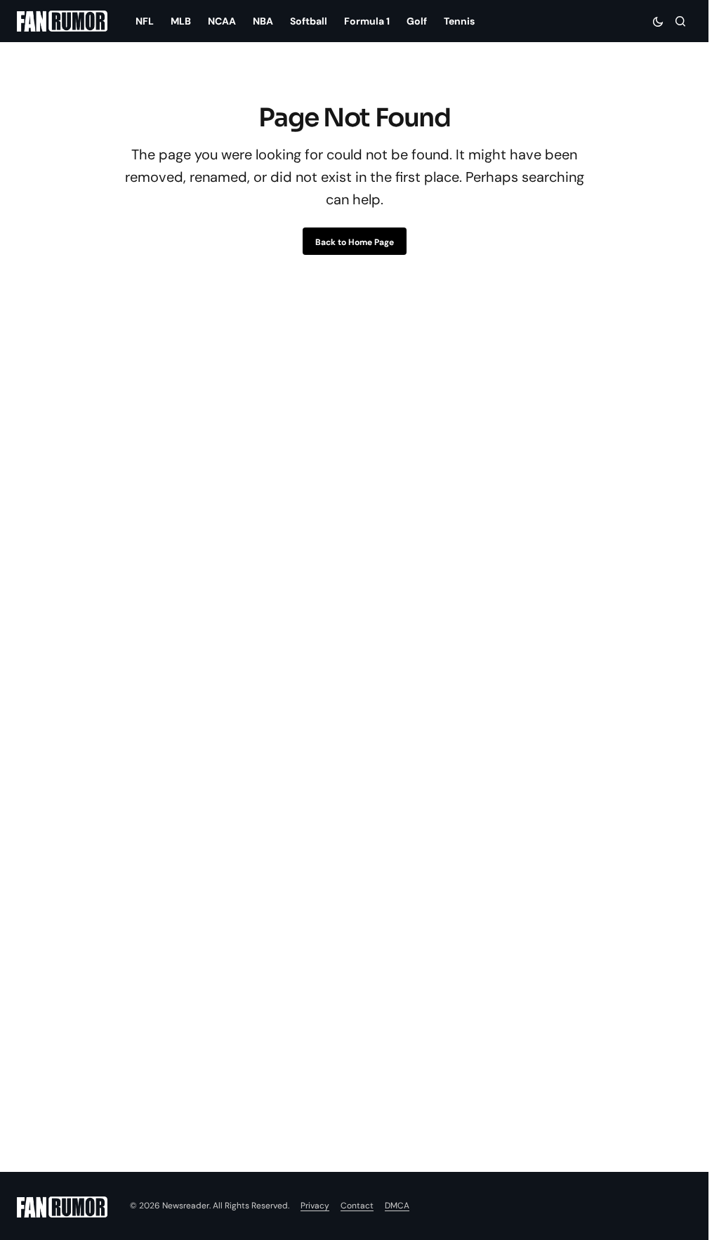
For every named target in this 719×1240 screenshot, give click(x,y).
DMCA (397, 1205)
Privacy (315, 1205)
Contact (357, 1205)
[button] (658, 21)
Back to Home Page (354, 242)
